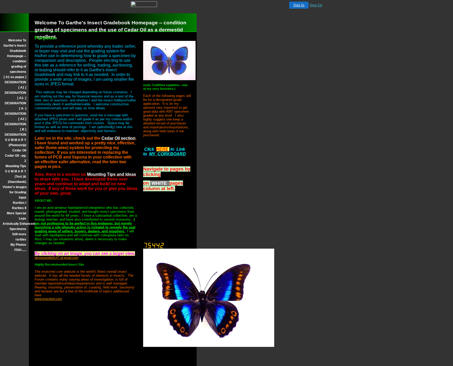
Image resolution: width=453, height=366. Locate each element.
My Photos (18, 245)
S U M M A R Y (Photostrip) (15, 142)
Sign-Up (316, 5)
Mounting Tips (16, 166)
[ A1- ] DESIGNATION (15, 100)
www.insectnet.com (48, 299)
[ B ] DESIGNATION (15, 132)
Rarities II (19, 208)
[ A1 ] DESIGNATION (15, 90)
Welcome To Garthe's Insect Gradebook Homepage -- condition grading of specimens (14, 56)
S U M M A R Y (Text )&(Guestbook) (15, 177)
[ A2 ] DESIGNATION (15, 121)
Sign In (298, 5)
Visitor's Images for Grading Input (14, 192)
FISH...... (20, 250)
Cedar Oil (19, 150)
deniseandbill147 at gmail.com (56, 258)
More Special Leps (16, 215)
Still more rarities (19, 236)
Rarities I (19, 203)
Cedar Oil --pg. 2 (15, 158)
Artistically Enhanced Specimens (14, 226)
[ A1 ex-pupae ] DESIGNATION (15, 79)
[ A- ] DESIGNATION (15, 111)
